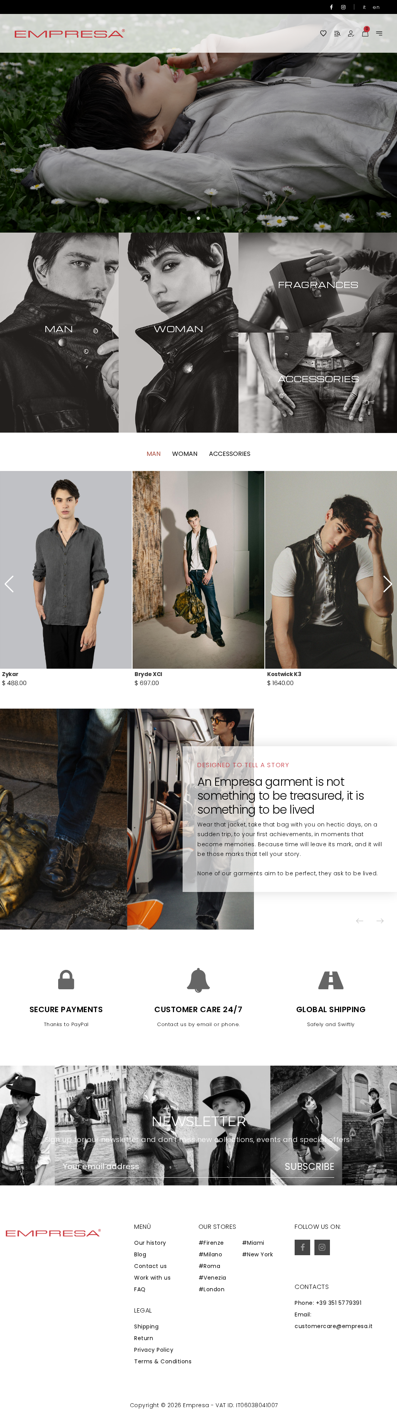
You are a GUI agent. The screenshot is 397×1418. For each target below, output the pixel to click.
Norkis (276, 674)
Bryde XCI (15, 674)
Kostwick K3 (151, 674)
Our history (150, 1243)
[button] (368, 116)
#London (211, 1289)
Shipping (146, 1326)
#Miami (253, 1243)
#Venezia (212, 1278)
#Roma (209, 1266)
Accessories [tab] (229, 453)
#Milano (210, 1254)
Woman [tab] (184, 453)
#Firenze (211, 1243)
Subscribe (309, 1167)
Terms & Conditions (163, 1361)
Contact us (150, 1266)
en (376, 7)
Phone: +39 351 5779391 (328, 1303)
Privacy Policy (153, 1350)
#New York (257, 1254)
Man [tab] (154, 453)
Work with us (152, 1278)
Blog (140, 1254)
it (364, 7)
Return (143, 1338)
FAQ (140, 1289)
